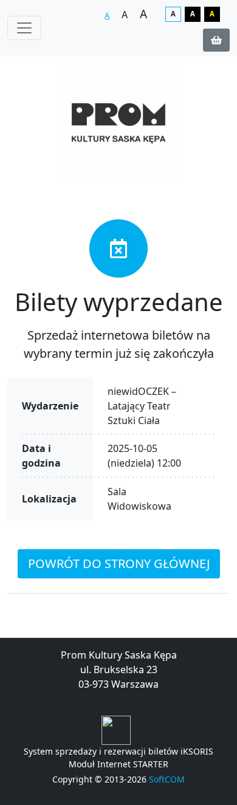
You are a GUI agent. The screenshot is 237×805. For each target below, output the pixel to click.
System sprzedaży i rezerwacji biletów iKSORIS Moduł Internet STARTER (118, 757)
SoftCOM (167, 779)
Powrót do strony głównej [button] (119, 563)
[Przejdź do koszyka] (216, 40)
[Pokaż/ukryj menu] (24, 28)
